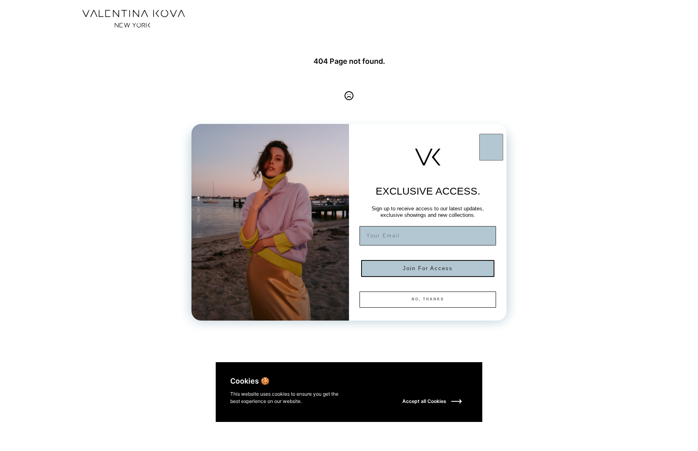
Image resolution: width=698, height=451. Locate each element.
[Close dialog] (491, 147)
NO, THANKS (428, 299)
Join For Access (428, 268)
